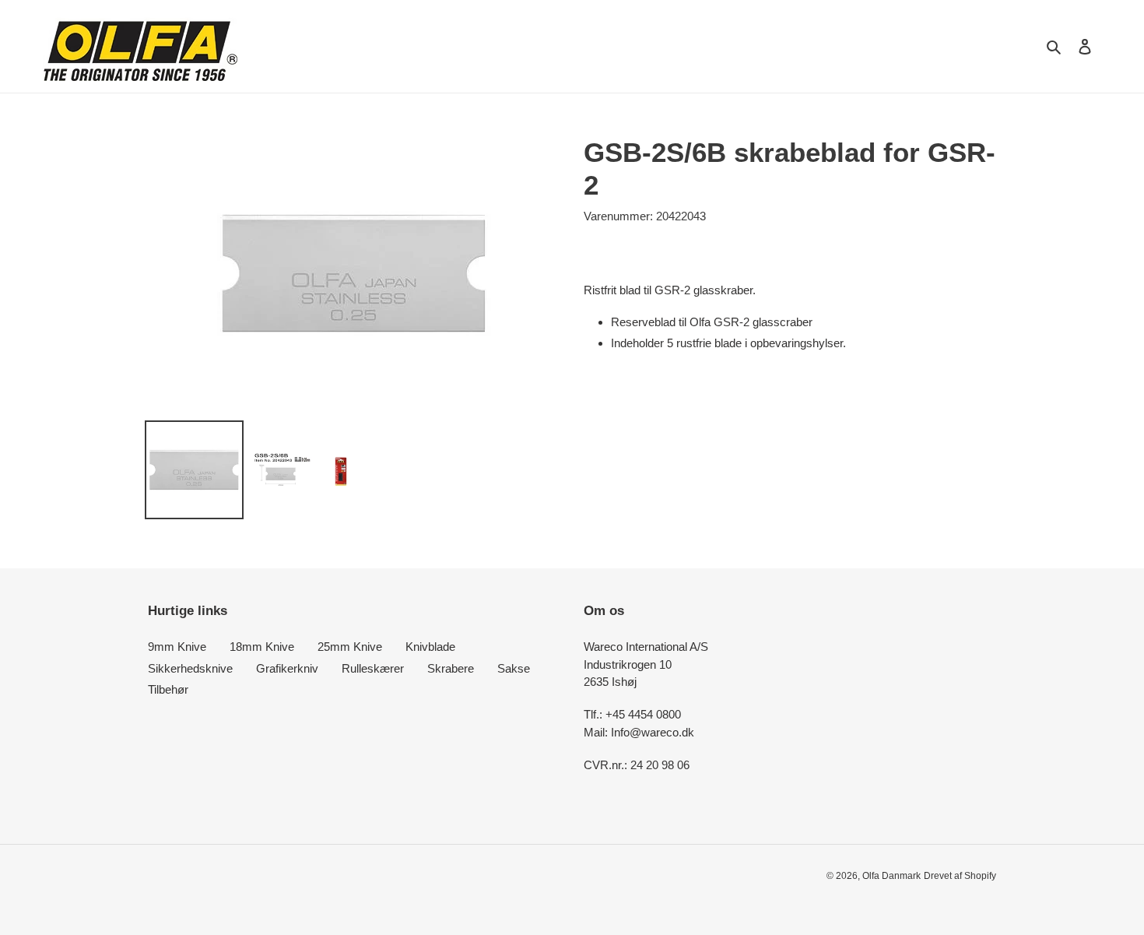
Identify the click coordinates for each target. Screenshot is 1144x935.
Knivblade (430, 646)
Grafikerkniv (287, 668)
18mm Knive (262, 646)
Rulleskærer (373, 668)
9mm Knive (177, 646)
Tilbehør (168, 689)
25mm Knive (350, 646)
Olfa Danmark (891, 875)
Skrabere (450, 668)
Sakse (513, 668)
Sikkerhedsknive (190, 668)
